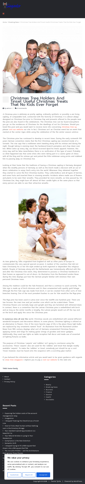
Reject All (29, 475)
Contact (7, 379)
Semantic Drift (10, 443)
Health (48, 397)
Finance (49, 392)
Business (49, 390)
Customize (14, 475)
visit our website (16, 129)
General (49, 395)
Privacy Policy (9, 382)
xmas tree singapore (14, 360)
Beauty (48, 385)
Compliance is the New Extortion (17, 441)
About (6, 377)
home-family (13, 368)
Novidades (50, 400)
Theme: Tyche (56, 481)
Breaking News (52, 387)
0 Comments (22, 108)
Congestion (9, 418)
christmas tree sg (69, 127)
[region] (28, 467)
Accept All (43, 475)
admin (9, 108)
